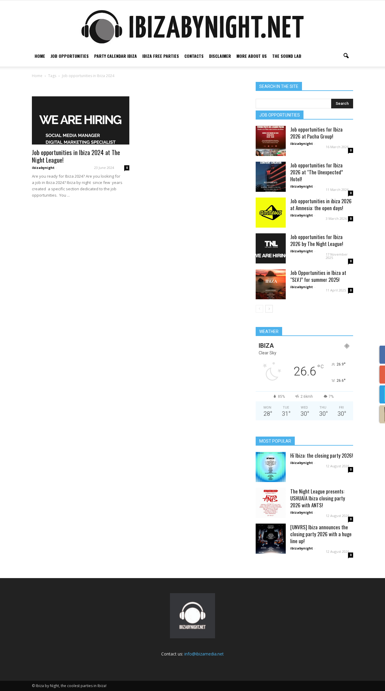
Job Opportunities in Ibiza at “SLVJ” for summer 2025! (318, 276)
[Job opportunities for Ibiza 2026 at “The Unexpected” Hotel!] (271, 177)
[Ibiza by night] (192, 26)
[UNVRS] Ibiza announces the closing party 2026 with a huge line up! (321, 534)
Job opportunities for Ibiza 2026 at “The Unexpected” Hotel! (316, 172)
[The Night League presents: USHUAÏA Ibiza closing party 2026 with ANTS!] (271, 503)
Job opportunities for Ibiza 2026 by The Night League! (316, 240)
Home (40, 56)
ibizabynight (43, 167)
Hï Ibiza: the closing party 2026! (321, 455)
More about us (251, 56)
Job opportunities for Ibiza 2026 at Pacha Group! (316, 133)
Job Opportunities (70, 56)
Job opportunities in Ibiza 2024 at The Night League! (76, 156)
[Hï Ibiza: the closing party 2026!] (271, 467)
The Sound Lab (286, 56)
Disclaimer (220, 56)
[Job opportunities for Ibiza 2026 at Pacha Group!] (271, 141)
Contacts (194, 56)
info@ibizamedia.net (204, 654)
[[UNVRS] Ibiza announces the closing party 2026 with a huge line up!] (271, 539)
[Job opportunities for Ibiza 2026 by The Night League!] (271, 248)
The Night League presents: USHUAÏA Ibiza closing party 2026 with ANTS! (317, 498)
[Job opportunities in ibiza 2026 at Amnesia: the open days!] (271, 213)
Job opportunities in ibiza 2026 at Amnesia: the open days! (321, 204)
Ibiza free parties (160, 56)
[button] (346, 56)
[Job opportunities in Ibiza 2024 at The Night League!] (80, 120)
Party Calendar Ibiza (115, 56)
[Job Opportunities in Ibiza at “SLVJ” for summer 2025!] (271, 284)
